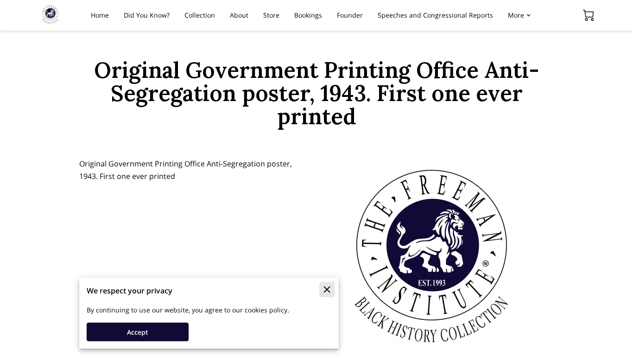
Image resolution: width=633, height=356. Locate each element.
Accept (137, 332)
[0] (588, 15)
